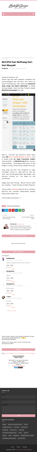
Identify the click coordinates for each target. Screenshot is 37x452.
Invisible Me (10, 258)
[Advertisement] (18, 35)
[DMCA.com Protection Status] (18, 368)
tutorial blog (21, 438)
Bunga (4, 424)
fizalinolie (5, 68)
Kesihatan (5, 430)
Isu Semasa (24, 427)
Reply (8, 265)
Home (3, 57)
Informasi (16, 427)
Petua (20, 432)
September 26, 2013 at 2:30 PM (14, 298)
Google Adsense (7, 427)
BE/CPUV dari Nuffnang (12, 57)
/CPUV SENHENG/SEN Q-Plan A (19, 157)
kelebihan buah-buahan (27, 435)
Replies (9, 267)
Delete (11, 265)
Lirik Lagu (21, 430)
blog (10, 435)
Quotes (26, 432)
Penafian (24, 447)
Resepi (4, 435)
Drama (26, 424)
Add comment (11, 310)
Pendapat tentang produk (9, 432)
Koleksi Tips (13, 430)
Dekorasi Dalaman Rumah (15, 424)
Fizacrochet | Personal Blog (23, 449)
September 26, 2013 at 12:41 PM (14, 260)
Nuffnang (14, 189)
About (18, 447)
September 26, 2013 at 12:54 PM (14, 272)
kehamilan (16, 435)
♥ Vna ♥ (8, 296)
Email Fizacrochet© (18, 366)
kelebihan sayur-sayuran (9, 438)
